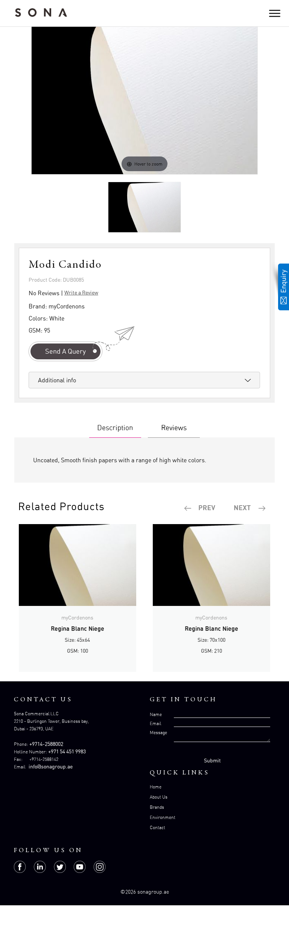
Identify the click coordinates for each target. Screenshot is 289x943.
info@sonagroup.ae (51, 766)
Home (155, 787)
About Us (158, 797)
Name (156, 714)
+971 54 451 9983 (67, 751)
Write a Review (81, 292)
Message (158, 732)
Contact (157, 827)
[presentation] (200, 508)
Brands (157, 807)
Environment (162, 817)
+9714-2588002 (46, 744)
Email (155, 723)
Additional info (57, 380)
